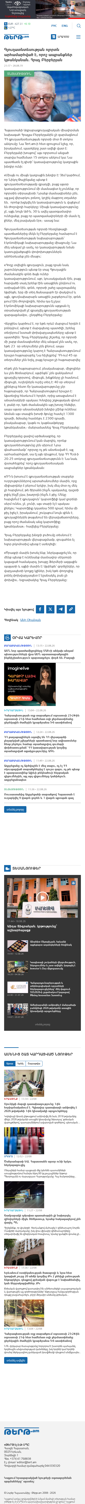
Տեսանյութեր (26, 868)
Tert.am (16, 36)
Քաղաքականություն (18, 645)
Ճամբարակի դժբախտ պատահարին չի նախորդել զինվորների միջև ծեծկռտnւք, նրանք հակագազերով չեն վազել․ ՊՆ (42, 1219)
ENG (65, 25)
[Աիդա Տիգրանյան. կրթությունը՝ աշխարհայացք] (42, 898)
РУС (54, 25)
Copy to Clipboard (71, 609)
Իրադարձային (13, 710)
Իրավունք (11, 1099)
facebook (40, 609)
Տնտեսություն (19, 73)
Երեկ (21, 1063)
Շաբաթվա (34, 1063)
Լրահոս (63, 36)
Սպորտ (8, 1156)
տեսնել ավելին (16, 1360)
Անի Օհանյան (30, 620)
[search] (79, 26)
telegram (61, 609)
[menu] (78, 37)
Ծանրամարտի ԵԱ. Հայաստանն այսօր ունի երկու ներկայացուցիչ (38, 1163)
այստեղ (28, 1481)
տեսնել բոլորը (15, 809)
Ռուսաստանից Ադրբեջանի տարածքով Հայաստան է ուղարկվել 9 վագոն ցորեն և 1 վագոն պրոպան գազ (39, 796)
